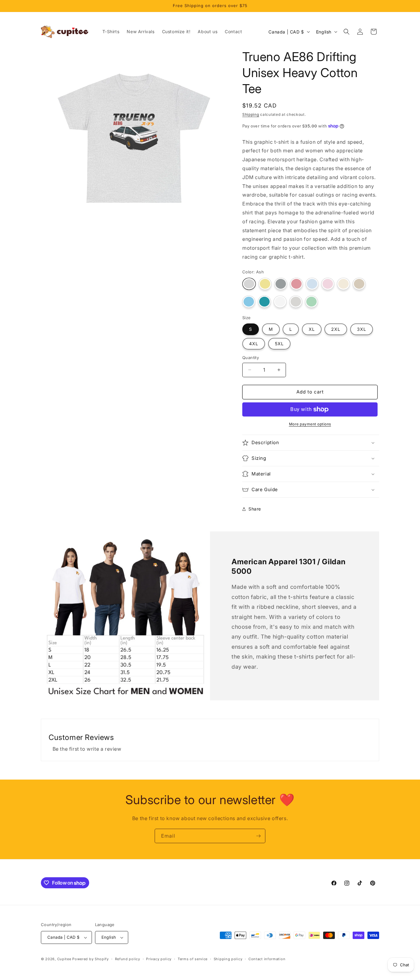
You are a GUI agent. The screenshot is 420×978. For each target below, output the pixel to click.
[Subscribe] (258, 836)
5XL (279, 343)
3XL (361, 329)
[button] (346, 31)
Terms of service (193, 959)
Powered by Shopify (90, 959)
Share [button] (254, 508)
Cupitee (64, 959)
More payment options (310, 424)
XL (312, 329)
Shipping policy (228, 959)
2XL (335, 329)
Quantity (250, 357)
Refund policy (127, 959)
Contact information (266, 959)
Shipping (250, 114)
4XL (253, 343)
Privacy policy (159, 959)
